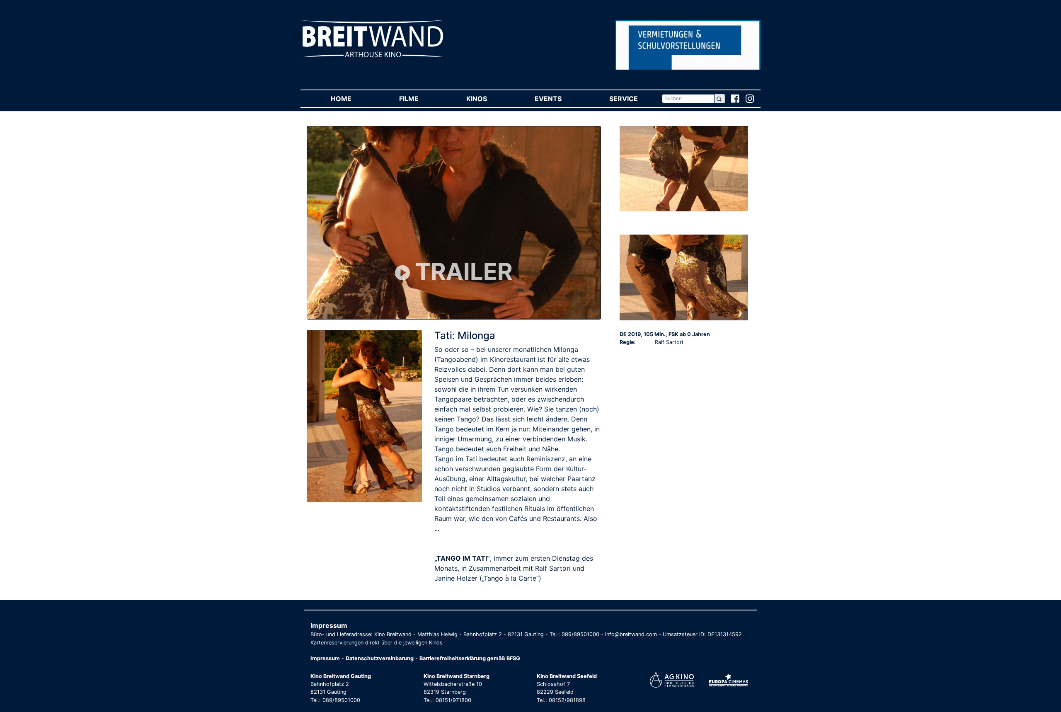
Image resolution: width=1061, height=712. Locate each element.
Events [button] (560, 98)
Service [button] (635, 98)
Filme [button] (420, 98)
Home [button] (353, 98)
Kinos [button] (488, 98)
